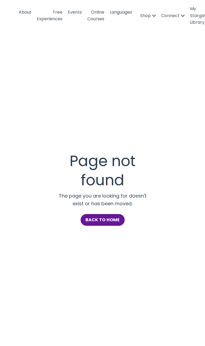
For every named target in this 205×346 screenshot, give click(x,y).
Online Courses (95, 15)
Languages (121, 12)
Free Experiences (49, 15)
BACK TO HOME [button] (102, 220)
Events (75, 12)
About (25, 12)
